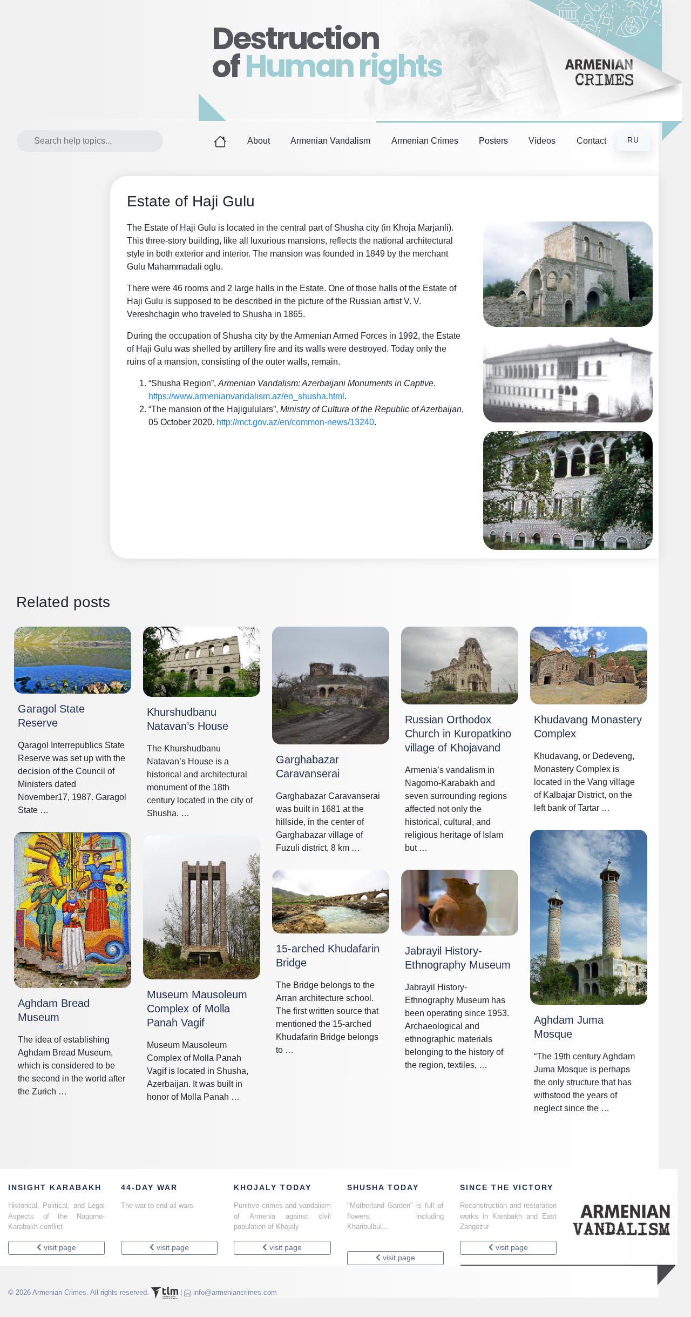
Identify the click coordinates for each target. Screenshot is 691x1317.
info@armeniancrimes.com (235, 1292)
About (258, 140)
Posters (493, 140)
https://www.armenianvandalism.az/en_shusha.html (246, 396)
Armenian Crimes (424, 140)
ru (633, 140)
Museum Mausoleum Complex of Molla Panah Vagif (197, 1009)
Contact (591, 140)
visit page (59, 1248)
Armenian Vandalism (330, 140)
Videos (542, 140)
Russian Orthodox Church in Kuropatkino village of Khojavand (458, 734)
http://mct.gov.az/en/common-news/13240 (295, 422)
